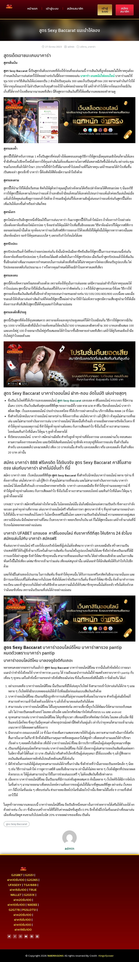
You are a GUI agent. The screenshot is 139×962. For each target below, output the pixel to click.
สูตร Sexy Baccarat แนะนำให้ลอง (69, 30)
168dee (32, 904)
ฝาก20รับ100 (22, 899)
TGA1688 (30, 885)
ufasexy (14, 885)
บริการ (83, 46)
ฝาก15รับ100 (18, 889)
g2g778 (14, 909)
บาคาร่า (91, 46)
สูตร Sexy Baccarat (69, 400)
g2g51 (29, 875)
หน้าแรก (32, 8)
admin (71, 46)
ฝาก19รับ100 (23, 929)
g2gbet (17, 875)
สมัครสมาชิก (75, 8)
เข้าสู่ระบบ (52, 8)
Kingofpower (106, 956)
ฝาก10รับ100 (16, 879)
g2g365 (32, 879)
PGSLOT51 (29, 909)
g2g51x (29, 894)
